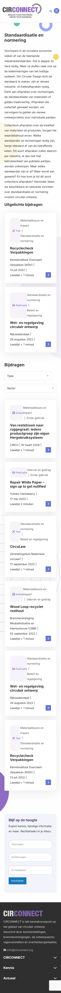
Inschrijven (17, 880)
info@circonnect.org (19, 950)
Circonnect (22, 11)
